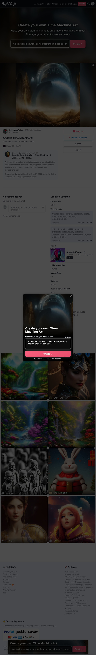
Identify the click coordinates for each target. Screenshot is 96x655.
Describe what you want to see (39, 336)
